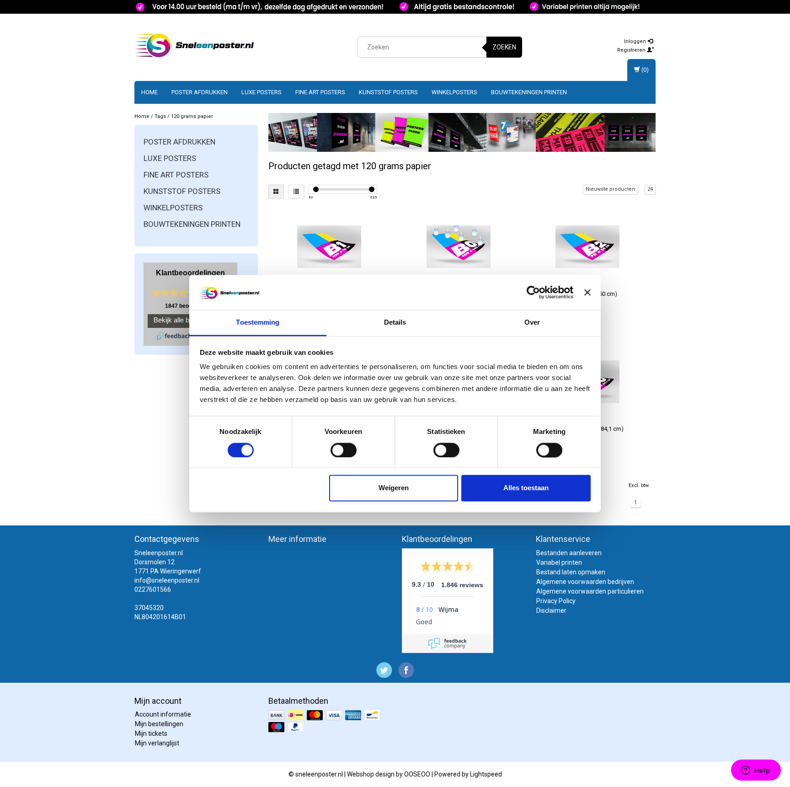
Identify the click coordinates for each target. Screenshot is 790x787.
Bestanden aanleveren (569, 553)
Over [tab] (532, 323)
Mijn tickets (151, 733)
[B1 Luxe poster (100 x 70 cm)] (329, 246)
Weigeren (394, 488)
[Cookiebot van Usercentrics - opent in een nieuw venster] (533, 292)
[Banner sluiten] (587, 292)
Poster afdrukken (199, 92)
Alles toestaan (526, 488)
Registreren (632, 50)
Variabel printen (559, 562)
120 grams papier (192, 116)
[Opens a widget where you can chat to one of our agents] (756, 771)
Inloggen (635, 41)
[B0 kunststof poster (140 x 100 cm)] (458, 246)
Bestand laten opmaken (570, 572)
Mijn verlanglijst (157, 743)
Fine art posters (320, 92)
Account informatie (163, 714)
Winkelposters (454, 92)
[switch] (344, 450)
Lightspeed (486, 774)
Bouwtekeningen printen (529, 92)
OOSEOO (417, 774)
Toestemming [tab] (257, 323)
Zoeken (504, 47)
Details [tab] (395, 323)
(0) (644, 69)
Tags (160, 116)
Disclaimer (551, 610)
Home (149, 92)
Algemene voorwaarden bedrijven (585, 581)
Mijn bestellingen (159, 724)
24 (650, 189)
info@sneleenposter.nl (166, 580)
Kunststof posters (388, 92)
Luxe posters (261, 92)
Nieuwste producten (610, 189)
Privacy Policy (556, 601)
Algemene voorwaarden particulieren (590, 591)
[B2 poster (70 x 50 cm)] (587, 246)
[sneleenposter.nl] (194, 46)
